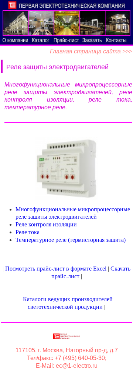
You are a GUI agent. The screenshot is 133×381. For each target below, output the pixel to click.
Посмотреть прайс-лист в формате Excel (55, 268)
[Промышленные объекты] (66, 23)
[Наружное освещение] (92, 23)
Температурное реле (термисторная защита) (71, 240)
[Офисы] (41, 23)
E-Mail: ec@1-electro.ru (67, 366)
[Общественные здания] (15, 23)
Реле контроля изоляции (46, 224)
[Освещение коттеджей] (117, 23)
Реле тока (28, 232)
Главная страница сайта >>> (91, 51)
